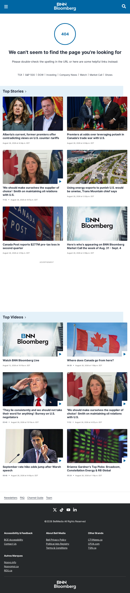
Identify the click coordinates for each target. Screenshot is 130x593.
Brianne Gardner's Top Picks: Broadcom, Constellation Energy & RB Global (94, 468)
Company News (68, 74)
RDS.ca (8, 570)
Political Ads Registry (57, 543)
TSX (20, 74)
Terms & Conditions (56, 547)
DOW (41, 74)
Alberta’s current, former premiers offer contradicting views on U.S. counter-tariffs (31, 136)
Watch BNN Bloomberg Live (21, 360)
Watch (83, 74)
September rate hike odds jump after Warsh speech (32, 468)
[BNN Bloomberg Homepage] (65, 7)
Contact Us (10, 543)
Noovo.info (10, 562)
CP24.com (94, 543)
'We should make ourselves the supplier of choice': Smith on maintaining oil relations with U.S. (31, 191)
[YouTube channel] (68, 509)
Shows (108, 74)
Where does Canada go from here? (90, 360)
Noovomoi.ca (11, 566)
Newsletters (10, 497)
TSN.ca (92, 547)
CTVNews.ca (95, 539)
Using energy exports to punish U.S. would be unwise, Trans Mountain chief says (95, 189)
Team (49, 497)
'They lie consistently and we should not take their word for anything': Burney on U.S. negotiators (32, 413)
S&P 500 (30, 74)
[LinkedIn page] (75, 509)
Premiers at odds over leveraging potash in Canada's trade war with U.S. (95, 136)
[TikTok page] (62, 509)
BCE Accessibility (13, 539)
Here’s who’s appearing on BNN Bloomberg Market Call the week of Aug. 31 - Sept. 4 (95, 246)
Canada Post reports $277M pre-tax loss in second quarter (31, 246)
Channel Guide (35, 497)
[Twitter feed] (55, 509)
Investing (51, 74)
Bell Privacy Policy (56, 539)
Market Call (96, 74)
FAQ (22, 497)
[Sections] (6, 6)
